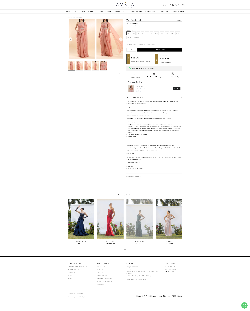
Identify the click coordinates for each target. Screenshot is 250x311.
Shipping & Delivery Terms (78, 267)
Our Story (101, 267)
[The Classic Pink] (71, 65)
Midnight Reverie (81, 241)
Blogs (70, 278)
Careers (100, 272)
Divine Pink (139, 86)
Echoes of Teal (139, 241)
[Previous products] (176, 82)
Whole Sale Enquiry (104, 281)
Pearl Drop (169, 241)
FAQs (70, 275)
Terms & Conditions (104, 278)
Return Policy (73, 270)
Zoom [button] (122, 73)
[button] (82, 39)
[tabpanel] (81, 223)
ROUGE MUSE (110, 241)
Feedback (71, 272)
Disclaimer (101, 284)
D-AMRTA (125, 5)
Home (69, 17)
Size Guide (101, 270)
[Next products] (180, 82)
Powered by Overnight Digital (77, 297)
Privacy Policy (102, 275)
